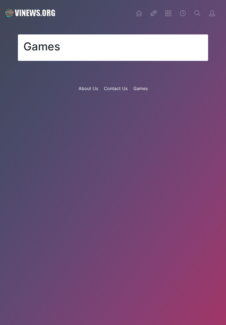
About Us (88, 88)
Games (140, 88)
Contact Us (116, 88)
